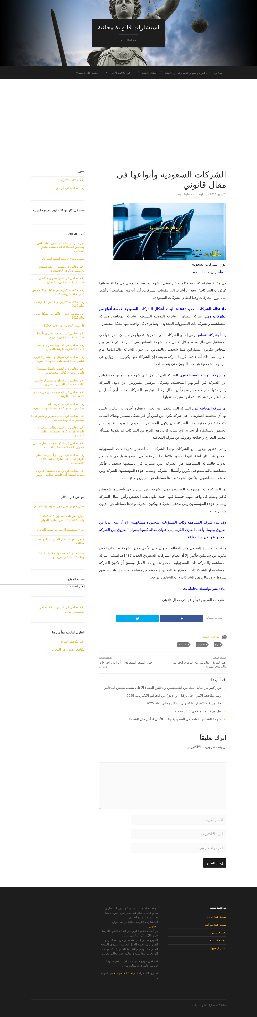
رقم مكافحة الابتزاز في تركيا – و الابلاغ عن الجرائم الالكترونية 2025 (174, 695)
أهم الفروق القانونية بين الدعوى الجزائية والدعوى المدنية (199, 662)
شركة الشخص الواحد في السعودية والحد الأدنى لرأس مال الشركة (174, 719)
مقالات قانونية (211, 636)
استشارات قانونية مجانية (128, 27)
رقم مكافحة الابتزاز (120, 72)
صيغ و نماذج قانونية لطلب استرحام (62, 258)
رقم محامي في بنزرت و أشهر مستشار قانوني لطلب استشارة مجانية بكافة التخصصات (60, 458)
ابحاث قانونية (149, 72)
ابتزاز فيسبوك (217, 948)
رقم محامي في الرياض (70, 188)
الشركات (183, 644)
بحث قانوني (219, 932)
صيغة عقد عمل (216, 916)
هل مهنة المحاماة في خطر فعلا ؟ (198, 711)
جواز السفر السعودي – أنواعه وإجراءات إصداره (125, 662)
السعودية (201, 644)
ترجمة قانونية (218, 940)
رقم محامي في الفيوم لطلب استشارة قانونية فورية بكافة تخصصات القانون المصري (60, 431)
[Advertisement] (128, 124)
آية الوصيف (201, 194)
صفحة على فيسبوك (87, 72)
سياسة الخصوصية (125, 973)
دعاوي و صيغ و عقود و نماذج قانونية (186, 72)
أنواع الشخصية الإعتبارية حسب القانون (60, 529)
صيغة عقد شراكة (215, 924)
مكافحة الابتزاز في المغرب (67, 649)
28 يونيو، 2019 (218, 194)
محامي (218, 72)
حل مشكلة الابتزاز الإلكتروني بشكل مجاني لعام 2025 (183, 703)
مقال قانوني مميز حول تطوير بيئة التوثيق (59, 506)
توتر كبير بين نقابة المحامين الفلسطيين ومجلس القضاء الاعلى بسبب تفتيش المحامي (162, 688)
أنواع (217, 644)
